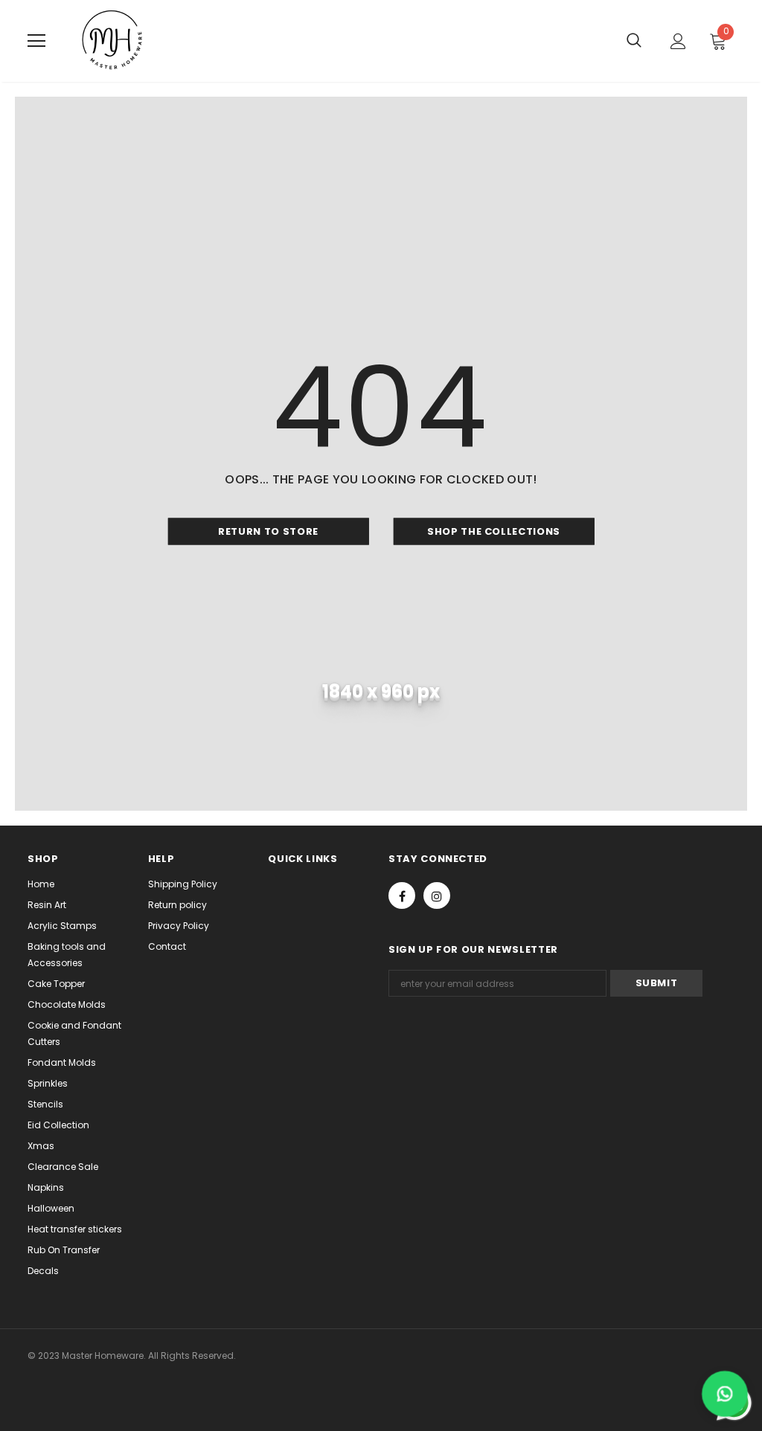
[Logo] (113, 41)
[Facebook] (401, 895)
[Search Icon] (634, 40)
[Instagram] (436, 895)
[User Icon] (678, 41)
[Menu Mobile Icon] (36, 41)
